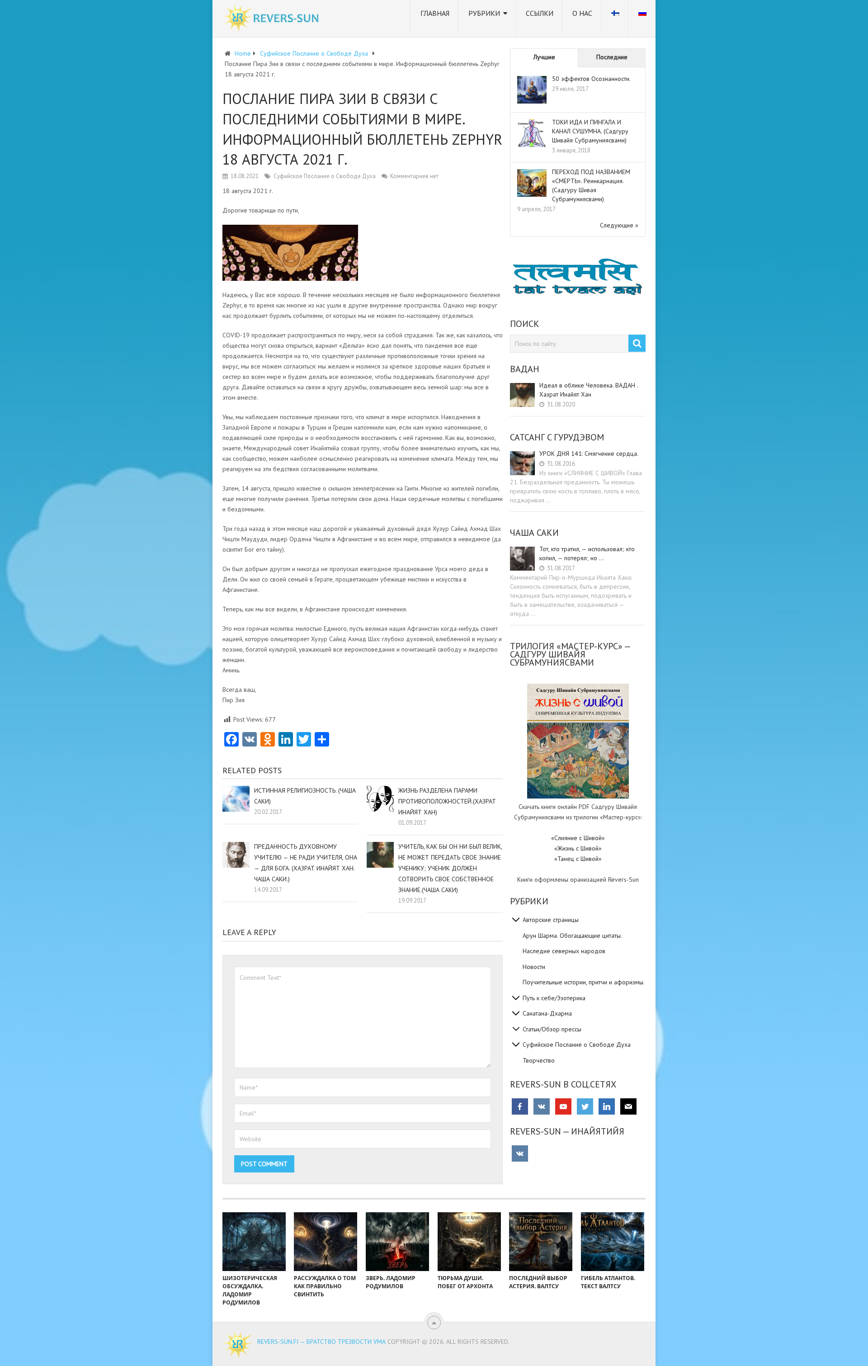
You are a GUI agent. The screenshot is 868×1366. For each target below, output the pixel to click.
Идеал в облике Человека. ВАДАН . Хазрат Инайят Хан (588, 389)
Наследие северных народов (564, 951)
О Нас (582, 13)
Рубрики (484, 13)
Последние (611, 57)
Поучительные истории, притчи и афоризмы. (584, 982)
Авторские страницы (551, 920)
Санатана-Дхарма (547, 1013)
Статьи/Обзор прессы (552, 1029)
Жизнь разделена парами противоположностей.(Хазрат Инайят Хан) (447, 801)
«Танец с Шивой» (578, 859)
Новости (534, 967)
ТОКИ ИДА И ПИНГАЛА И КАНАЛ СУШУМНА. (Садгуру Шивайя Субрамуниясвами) (590, 131)
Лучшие (544, 57)
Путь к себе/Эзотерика (554, 998)
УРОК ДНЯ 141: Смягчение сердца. (588, 453)
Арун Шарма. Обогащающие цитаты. (572, 935)
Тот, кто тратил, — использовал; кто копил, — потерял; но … (587, 553)
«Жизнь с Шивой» (578, 848)
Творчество (539, 1060)
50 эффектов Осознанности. (591, 79)
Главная (434, 13)
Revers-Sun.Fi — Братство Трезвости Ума (321, 1342)
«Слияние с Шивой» (578, 838)
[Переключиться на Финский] (615, 18)
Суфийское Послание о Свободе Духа (325, 176)
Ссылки (539, 13)
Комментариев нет (414, 176)
